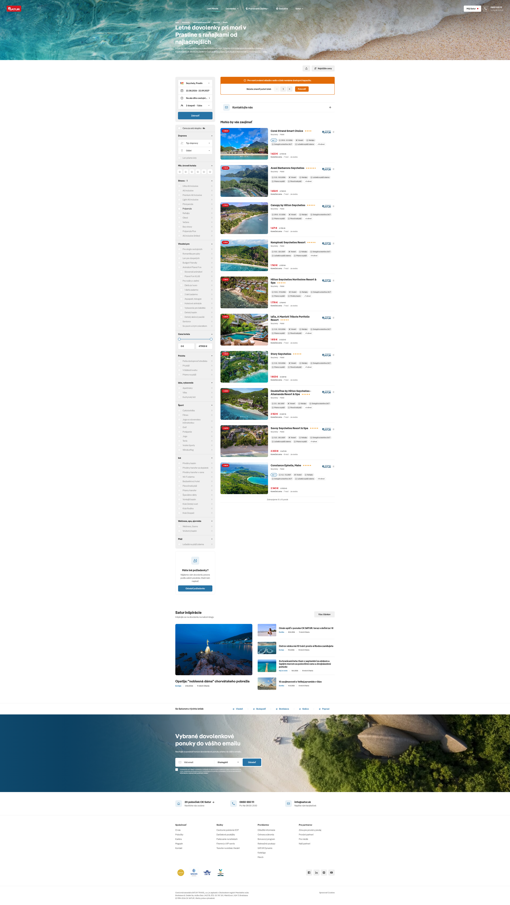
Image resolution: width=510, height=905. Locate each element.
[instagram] (324, 873)
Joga (185, 436)
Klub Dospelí (188, 513)
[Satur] (14, 9)
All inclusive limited (191, 235)
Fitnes (185, 415)
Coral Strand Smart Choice (287, 130)
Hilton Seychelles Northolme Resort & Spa (293, 281)
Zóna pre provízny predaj (310, 830)
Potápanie (187, 431)
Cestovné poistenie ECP (227, 830)
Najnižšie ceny (325, 68)
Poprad (325, 709)
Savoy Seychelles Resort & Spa (289, 428)
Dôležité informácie (266, 830)
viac (265, 51)
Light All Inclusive (190, 199)
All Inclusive (188, 190)
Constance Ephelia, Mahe (286, 465)
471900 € (203, 346)
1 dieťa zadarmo (191, 290)
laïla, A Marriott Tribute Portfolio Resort (290, 318)
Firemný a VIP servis (225, 843)
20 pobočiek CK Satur (198, 802)
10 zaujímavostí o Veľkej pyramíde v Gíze (300, 681)
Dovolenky (231, 8)
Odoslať (252, 762)
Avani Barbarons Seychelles (287, 168)
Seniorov (187, 321)
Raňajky (186, 213)
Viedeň (239, 709)
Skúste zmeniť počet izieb (258, 89)
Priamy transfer (189, 490)
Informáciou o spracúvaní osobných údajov (194, 773)
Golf (185, 427)
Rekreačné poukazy (266, 843)
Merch (261, 857)
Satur (298, 8)
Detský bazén (191, 312)
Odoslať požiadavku (195, 588)
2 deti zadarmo (191, 294)
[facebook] (309, 873)
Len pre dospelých (191, 258)
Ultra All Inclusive (190, 186)
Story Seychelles (281, 353)
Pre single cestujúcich (192, 249)
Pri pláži (186, 365)
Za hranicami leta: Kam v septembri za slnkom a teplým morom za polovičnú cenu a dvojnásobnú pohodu (305, 664)
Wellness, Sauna (190, 526)
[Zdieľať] (306, 68)
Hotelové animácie (193, 303)
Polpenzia (187, 208)
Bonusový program (266, 839)
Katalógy (262, 852)
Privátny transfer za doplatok (195, 467)
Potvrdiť (302, 89)
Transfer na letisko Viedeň (228, 848)
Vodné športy (189, 445)
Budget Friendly (190, 262)
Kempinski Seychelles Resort (288, 242)
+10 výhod (320, 144)
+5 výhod (308, 181)
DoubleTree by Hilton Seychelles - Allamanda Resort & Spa (291, 392)
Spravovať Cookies (327, 892)
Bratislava (284, 709)
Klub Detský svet (190, 504)
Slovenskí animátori (193, 271)
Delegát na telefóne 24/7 (283, 144)
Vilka (185, 392)
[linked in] (316, 873)
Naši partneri (304, 843)
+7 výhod (307, 296)
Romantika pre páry (191, 253)
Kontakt (178, 848)
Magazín (179, 843)
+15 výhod (320, 479)
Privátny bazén (189, 463)
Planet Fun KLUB (192, 276)
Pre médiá (303, 839)
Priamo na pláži (279, 181)
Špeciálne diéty (190, 495)
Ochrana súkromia (266, 834)
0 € (182, 346)
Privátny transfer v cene (193, 472)
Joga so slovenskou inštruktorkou (192, 421)
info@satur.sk (302, 802)
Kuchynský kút (189, 397)
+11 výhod (313, 442)
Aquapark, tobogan (193, 299)
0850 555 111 (246, 802)
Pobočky (179, 834)
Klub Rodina (188, 508)
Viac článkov (324, 614)
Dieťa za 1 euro (191, 285)
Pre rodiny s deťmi (191, 280)
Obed (185, 217)
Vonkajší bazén (189, 499)
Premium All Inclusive (192, 195)
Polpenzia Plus (189, 231)
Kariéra (178, 839)
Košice (305, 709)
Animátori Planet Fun (192, 267)
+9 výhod (308, 333)
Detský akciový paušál (194, 317)
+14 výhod (313, 256)
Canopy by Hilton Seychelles (288, 205)
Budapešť (261, 709)
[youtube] (331, 873)
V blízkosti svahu (190, 370)
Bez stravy (187, 226)
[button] (195, 83)
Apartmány (188, 388)
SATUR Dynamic (265, 848)
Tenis (185, 440)
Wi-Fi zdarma (188, 476)
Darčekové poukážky (225, 834)
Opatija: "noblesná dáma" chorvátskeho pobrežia (212, 681)
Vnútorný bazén (190, 531)
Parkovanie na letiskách (227, 839)
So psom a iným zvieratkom (195, 326)
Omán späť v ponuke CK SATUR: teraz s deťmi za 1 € (306, 628)
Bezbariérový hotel (191, 481)
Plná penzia (188, 204)
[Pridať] (289, 89)
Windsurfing (188, 450)
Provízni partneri (306, 834)
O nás (178, 830)
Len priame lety (190, 158)
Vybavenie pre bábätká (195, 308)
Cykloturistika (189, 410)
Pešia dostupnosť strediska (195, 361)
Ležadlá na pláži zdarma (306, 144)
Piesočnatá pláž (190, 486)
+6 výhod (308, 219)
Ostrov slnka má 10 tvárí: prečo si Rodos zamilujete (306, 646)
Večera (186, 222)
